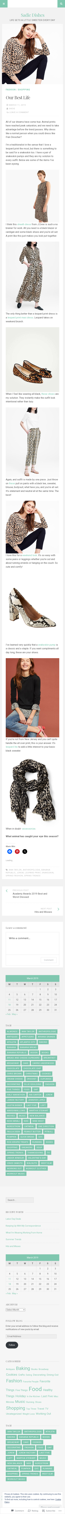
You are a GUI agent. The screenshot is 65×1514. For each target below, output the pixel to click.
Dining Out (52, 1374)
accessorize (28, 828)
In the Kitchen (33, 1396)
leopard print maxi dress (20, 317)
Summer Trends (13, 1239)
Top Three (31, 1409)
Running (37, 1142)
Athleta (11, 1042)
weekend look (29, 555)
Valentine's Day (37, 1158)
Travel (40, 1408)
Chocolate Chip (32, 1068)
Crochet (31, 1079)
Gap (36, 1089)
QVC (40, 1137)
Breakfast (50, 1058)
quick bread (27, 1137)
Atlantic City (27, 1042)
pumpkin (11, 1137)
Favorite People (31, 1381)
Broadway (13, 1063)
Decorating (13, 1084)
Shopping (24, 89)
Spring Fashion (14, 876)
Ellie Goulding (32, 1084)
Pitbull (49, 1131)
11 (9, 1000)
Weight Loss (29, 1414)
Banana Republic (16, 1052)
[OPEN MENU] (4, 3)
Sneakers (27, 1147)
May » (15, 1014)
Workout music (16, 1174)
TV (48, 1153)
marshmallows (16, 1110)
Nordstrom (13, 1126)
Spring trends (32, 876)
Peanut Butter (32, 1131)
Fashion (11, 89)
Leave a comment (19, 112)
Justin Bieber (14, 1105)
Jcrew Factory (15, 1100)
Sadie (12, 108)
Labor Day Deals (13, 1219)
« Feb (8, 1014)
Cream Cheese (15, 1079)
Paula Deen (13, 1131)
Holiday (20, 1396)
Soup (39, 1147)
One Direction (46, 1126)
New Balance (37, 1116)
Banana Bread (28, 1047)
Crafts (21, 1374)
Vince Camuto (15, 1163)
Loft (43, 1105)
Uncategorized (13, 1413)
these (12, 483)
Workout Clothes (36, 1168)
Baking (43, 1042)
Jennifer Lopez (36, 1100)
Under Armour (15, 1158)
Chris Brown (14, 1073)
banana (11, 1047)
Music (22, 1116)
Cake (25, 1063)
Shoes (49, 1142)
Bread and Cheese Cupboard (23, 1058)
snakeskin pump (46, 644)
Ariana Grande (46, 1037)
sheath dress (24, 224)
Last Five (31, 1105)
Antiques (12, 1037)
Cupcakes (46, 1079)
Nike (26, 1121)
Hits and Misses (13, 1246)
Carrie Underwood (43, 1063)
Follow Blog (14, 1320)
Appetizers (28, 1037)
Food (27, 1089)
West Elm (46, 1163)
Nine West (38, 1121)
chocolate (13, 1068)
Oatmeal (29, 1126)
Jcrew (20, 873)
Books (45, 1052)
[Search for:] (20, 1200)
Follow (12, 1345)
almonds (12, 1031)
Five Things (13, 1089)
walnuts (32, 1163)
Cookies (46, 1073)
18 (9, 1005)
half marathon (16, 1095)
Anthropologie (31, 870)
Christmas (32, 1073)
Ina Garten (35, 1095)
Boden (34, 1052)
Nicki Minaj (13, 1121)
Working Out (43, 1413)
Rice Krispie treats (17, 1142)
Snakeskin (48, 873)
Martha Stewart (38, 1110)
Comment (49, 960)
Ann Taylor (15, 870)
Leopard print (33, 873)
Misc (56, 1396)
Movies (11, 1116)
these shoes (48, 394)
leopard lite (12, 746)
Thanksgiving (35, 1153)
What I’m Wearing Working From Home (24, 1232)
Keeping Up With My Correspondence (23, 1226)
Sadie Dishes (32, 15)
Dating (29, 1375)
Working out (14, 1168)
